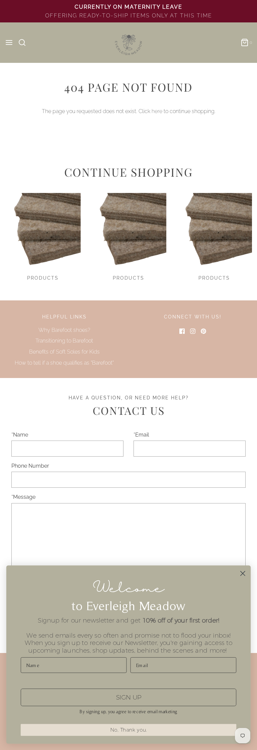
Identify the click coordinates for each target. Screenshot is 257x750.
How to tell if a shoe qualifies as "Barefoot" (64, 363)
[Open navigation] (9, 42)
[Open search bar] (24, 42)
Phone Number (30, 466)
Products (43, 278)
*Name (19, 435)
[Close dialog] (242, 573)
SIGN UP (128, 697)
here (157, 111)
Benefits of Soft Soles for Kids (64, 352)
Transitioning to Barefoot (64, 341)
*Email (141, 435)
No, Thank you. (128, 730)
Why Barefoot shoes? (64, 330)
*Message (23, 497)
